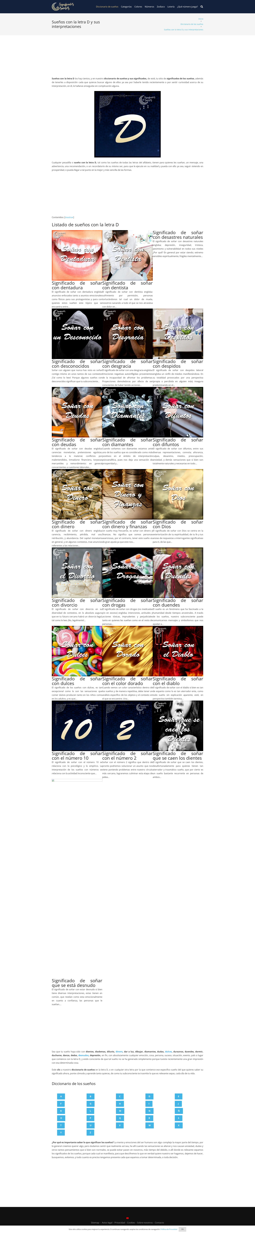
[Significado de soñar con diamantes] (127, 388)
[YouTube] (127, 1218)
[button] (201, 7)
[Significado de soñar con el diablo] (178, 627)
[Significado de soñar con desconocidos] (77, 310)
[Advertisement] (127, 53)
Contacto (159, 1222)
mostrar (69, 217)
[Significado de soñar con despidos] (178, 310)
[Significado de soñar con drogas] (127, 549)
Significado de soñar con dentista (127, 285)
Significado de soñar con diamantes (127, 442)
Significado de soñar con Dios (178, 524)
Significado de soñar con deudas (77, 442)
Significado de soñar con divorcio (77, 602)
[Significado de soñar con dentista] (127, 232)
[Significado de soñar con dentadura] (77, 232)
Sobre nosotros (145, 1222)
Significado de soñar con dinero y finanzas (127, 524)
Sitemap (95, 1222)
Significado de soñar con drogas (127, 602)
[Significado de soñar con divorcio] (77, 549)
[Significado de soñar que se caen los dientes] (178, 702)
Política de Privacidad (169, 1229)
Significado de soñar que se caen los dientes (178, 755)
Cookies (131, 1222)
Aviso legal (107, 1222)
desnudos (83, 1055)
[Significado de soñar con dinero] (77, 470)
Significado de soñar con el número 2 (127, 755)
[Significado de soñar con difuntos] (178, 388)
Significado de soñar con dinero (77, 524)
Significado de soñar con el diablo (178, 681)
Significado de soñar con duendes (178, 602)
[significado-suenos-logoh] (63, 7)
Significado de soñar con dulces (77, 681)
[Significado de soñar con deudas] (77, 388)
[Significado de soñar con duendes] (178, 549)
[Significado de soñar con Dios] (178, 470)
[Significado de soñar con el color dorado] (127, 627)
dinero (119, 1051)
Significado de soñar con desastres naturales (178, 234)
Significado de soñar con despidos (178, 363)
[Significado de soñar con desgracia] (127, 310)
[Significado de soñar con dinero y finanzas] (127, 470)
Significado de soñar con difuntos (178, 442)
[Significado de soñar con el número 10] (77, 702)
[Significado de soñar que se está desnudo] (77, 780)
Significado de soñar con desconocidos (77, 363)
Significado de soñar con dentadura (77, 285)
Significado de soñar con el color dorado (127, 681)
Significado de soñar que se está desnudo (77, 982)
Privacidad (119, 1222)
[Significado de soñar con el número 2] (127, 702)
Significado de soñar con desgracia (127, 363)
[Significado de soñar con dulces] (77, 627)
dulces (168, 1051)
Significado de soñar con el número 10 (77, 755)
